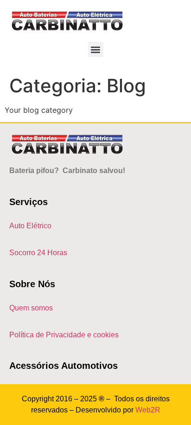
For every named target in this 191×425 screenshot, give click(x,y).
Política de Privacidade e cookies (64, 335)
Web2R (147, 410)
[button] (95, 49)
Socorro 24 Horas (38, 253)
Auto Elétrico (30, 226)
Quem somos (31, 308)
